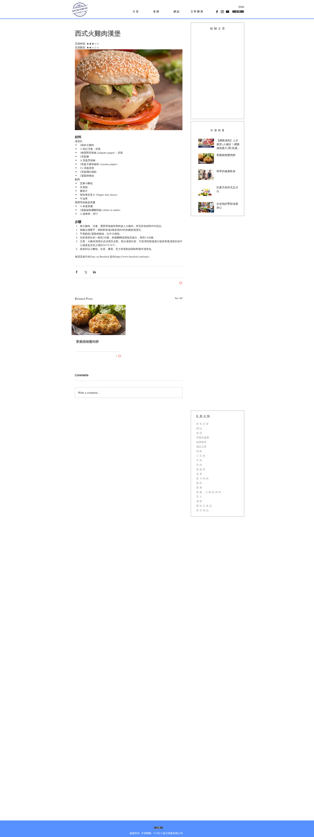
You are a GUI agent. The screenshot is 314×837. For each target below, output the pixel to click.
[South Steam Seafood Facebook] (217, 12)
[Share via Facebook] (76, 272)
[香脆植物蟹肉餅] (99, 320)
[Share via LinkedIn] (94, 272)
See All (178, 298)
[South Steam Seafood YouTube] (228, 12)
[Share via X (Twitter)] (85, 272)
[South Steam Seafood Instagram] (222, 12)
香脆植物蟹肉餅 (87, 341)
